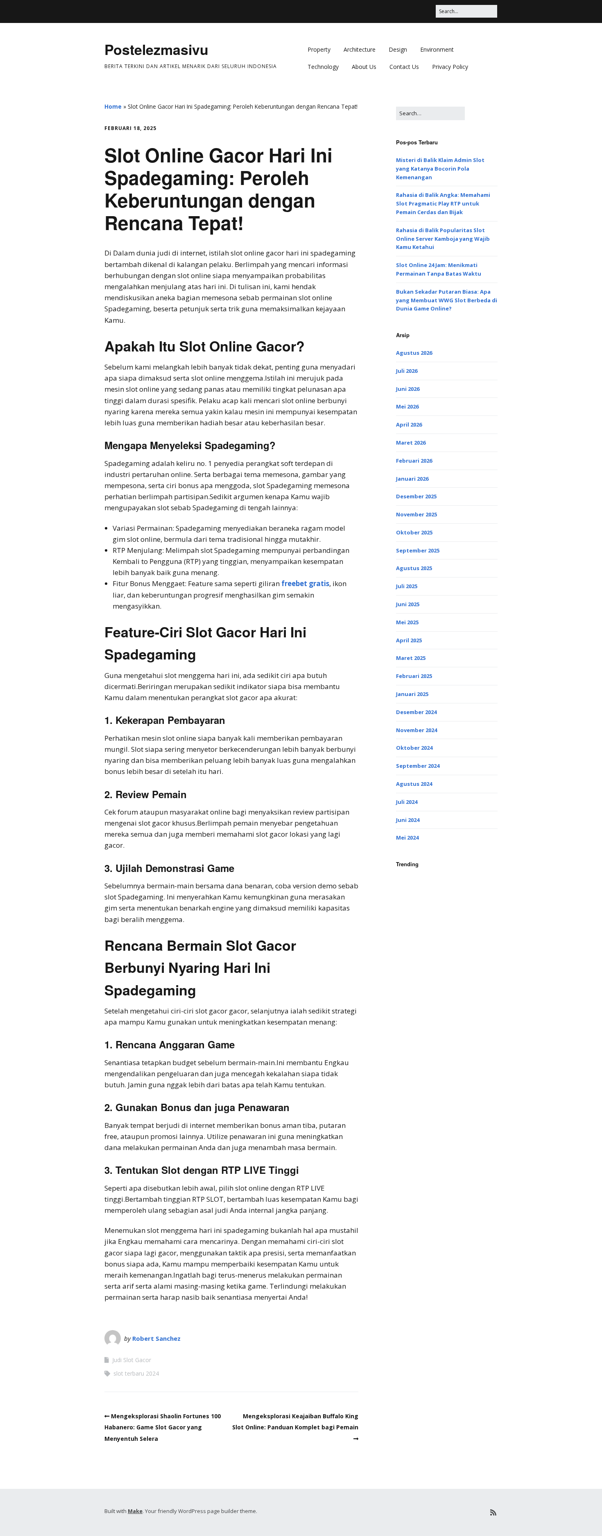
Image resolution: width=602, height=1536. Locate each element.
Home (113, 106)
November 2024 (416, 730)
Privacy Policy (450, 67)
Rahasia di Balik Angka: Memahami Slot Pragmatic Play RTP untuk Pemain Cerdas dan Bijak (443, 203)
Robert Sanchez (156, 1338)
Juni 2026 (407, 389)
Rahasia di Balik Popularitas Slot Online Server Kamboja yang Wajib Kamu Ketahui (443, 238)
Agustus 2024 (414, 783)
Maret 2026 (410, 442)
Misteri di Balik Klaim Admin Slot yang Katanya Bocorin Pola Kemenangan (440, 168)
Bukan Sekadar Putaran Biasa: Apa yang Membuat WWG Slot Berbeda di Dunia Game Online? (446, 300)
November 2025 (416, 514)
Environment (437, 49)
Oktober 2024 (414, 747)
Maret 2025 (410, 658)
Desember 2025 (416, 496)
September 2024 (417, 765)
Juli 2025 (406, 586)
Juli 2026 (406, 370)
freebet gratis (305, 583)
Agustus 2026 (414, 352)
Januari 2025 (412, 694)
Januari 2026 (412, 478)
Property (319, 49)
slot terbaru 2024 (136, 1373)
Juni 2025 (407, 604)
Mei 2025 (407, 622)
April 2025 (409, 640)
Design (398, 49)
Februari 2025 (414, 676)
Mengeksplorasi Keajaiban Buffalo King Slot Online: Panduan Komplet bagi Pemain (295, 1421)
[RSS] (493, 1512)
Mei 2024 (407, 837)
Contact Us (404, 67)
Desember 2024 (416, 712)
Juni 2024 (407, 820)
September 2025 (417, 550)
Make (135, 1511)
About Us (364, 67)
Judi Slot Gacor (131, 1360)
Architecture (360, 49)
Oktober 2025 (414, 532)
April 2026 (409, 424)
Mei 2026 (407, 406)
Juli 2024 (406, 802)
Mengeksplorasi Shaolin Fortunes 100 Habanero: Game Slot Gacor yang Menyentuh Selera (162, 1427)
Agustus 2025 (414, 568)
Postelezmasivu (156, 49)
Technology (323, 67)
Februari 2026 (414, 460)
